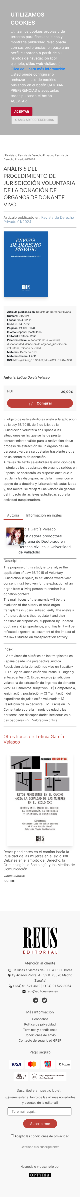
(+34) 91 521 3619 (26, 986)
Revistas (10, 155)
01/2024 (24, 316)
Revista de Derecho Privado (35, 155)
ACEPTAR (21, 111)
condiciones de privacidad (50, 1136)
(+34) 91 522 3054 (57, 986)
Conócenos (40, 1019)
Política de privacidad (40, 1024)
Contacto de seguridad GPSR (40, 1040)
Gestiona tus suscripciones (40, 1147)
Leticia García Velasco (37, 529)
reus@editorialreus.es (42, 991)
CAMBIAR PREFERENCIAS (34, 120)
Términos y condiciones (40, 1030)
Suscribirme (40, 1123)
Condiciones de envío (40, 1035)
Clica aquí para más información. (38, 69)
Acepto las (42, 1136)
